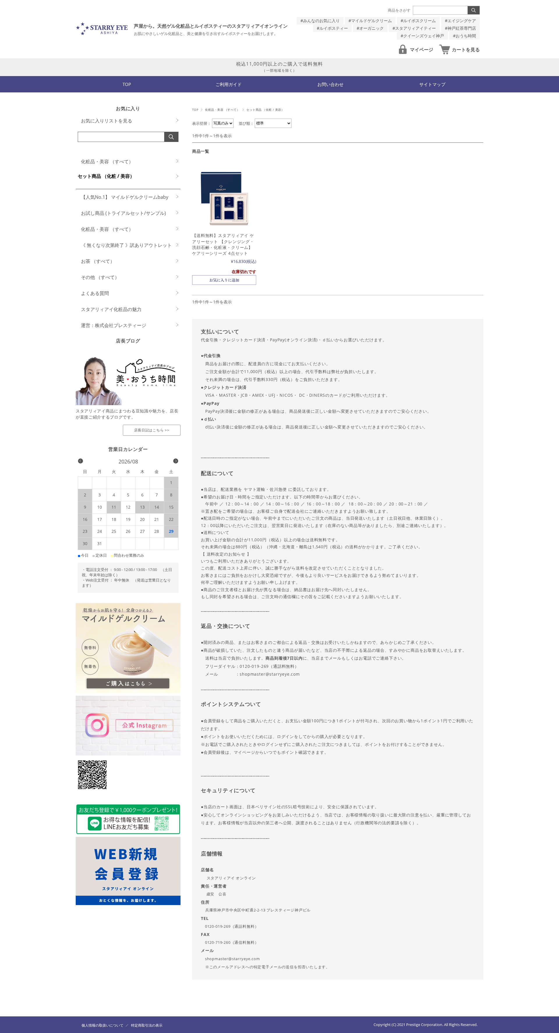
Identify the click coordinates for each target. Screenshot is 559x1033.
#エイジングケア (460, 20)
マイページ (421, 49)
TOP (127, 84)
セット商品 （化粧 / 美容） (106, 176)
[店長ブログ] (128, 403)
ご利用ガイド (228, 84)
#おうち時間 (464, 35)
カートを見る (466, 49)
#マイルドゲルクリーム (370, 20)
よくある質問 (95, 293)
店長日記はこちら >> (151, 430)
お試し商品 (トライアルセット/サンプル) (123, 213)
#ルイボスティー (332, 28)
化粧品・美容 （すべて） (222, 110)
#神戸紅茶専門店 (460, 28)
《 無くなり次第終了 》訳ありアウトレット (126, 245)
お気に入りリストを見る (106, 120)
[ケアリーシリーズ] (224, 198)
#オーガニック (370, 28)
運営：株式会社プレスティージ (113, 325)
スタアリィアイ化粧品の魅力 (111, 309)
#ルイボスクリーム (418, 20)
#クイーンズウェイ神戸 (422, 35)
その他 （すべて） (100, 277)
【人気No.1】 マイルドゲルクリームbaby (124, 197)
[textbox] (338, 649)
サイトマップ (432, 84)
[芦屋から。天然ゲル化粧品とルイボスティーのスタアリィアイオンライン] (102, 34)
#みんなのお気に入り (320, 20)
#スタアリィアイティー (414, 28)
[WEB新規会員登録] (128, 903)
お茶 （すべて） (98, 261)
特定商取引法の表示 (146, 1025)
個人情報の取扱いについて (102, 1025)
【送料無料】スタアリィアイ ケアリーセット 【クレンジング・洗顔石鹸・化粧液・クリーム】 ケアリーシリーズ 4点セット (223, 244)
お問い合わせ (330, 84)
